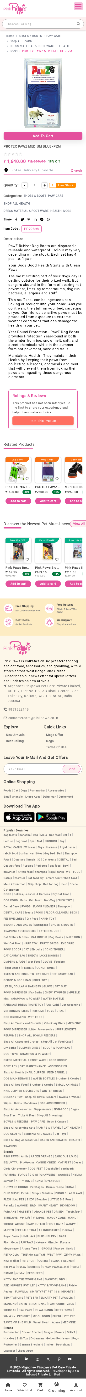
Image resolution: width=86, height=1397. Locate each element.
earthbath (67, 1168)
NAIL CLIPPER (36, 1072)
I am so (8, 841)
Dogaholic (52, 1168)
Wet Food (34, 961)
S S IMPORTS (64, 1291)
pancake (25, 835)
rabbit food (11, 853)
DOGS (14, 51)
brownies (10, 871)
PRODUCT (51, 841)
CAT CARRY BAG (14, 955)
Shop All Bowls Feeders (40, 1097)
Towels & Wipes (69, 1097)
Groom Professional (56, 1267)
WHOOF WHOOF (14, 1224)
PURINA (67, 1230)
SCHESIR (34, 1267)
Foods (7, 790)
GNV (62, 1279)
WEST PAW (54, 1254)
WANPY (71, 1224)
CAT (26, 949)
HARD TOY (48, 918)
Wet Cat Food (12, 943)
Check (76, 170)
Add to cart (19, 501)
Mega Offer (54, 735)
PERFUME (38, 1011)
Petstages (37, 1187)
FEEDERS (28, 967)
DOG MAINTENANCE (17, 1078)
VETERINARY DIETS (16, 1011)
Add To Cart (43, 136)
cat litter (36, 853)
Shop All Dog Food (15, 1084)
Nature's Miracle (47, 1242)
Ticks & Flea (26, 1115)
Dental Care (11, 906)
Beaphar (42, 1199)
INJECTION (73, 937)
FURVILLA (21, 1291)
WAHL (72, 1217)
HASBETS (25, 1211)
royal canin (56, 871)
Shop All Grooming (49, 1115)
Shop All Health (21, 41)
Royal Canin (11, 1236)
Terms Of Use (56, 747)
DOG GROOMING (15, 1017)
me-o (64, 884)
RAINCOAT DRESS (15, 1004)
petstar (20, 1273)
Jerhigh (8, 1181)
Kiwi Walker (11, 1260)
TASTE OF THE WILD (17, 1322)
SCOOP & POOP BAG (17, 980)
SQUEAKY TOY (13, 1097)
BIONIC (8, 1273)
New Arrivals (15, 735)
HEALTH (65, 46)
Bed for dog (51, 884)
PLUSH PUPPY (47, 1236)
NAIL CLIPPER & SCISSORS (21, 1090)
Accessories (56, 790)
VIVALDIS (67, 1297)
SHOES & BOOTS (30, 36)
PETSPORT (29, 1260)
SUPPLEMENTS (66, 1029)
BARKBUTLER (36, 1224)
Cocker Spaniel (32, 1332)
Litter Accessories (41, 1029)
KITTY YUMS (24, 1181)
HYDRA (77, 1174)
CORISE (43, 1260)
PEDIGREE (23, 1316)
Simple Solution (42, 1193)
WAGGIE (22, 1205)
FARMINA (10, 1174)
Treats (29, 912)
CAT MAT (61, 986)
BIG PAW (9, 1267)
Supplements (43, 1109)
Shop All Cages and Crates (21, 1041)
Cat (16, 790)
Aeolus (8, 1291)
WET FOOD (73, 871)
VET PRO (70, 1316)
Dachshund (66, 796)
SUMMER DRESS (29, 1047)
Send (71, 769)
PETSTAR (32, 1297)
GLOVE (47, 961)
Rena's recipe (55, 1187)
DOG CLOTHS (13, 1133)
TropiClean (73, 1211)
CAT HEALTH (72, 1127)
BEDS (73, 912)
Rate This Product (43, 421)
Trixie (75, 1267)
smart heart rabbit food (61, 878)
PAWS (7, 859)
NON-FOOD (61, 1109)
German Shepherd (31, 1344)
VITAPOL (39, 1217)
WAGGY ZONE (56, 1217)
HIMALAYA (28, 1236)
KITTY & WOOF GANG (52, 1285)
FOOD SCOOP (13, 949)
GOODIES (64, 1174)
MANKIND (10, 1303)
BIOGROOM (67, 1205)
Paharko (9, 1205)
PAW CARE (54, 36)
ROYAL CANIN (13, 847)
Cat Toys (60, 1133)
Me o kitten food (15, 884)
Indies (50, 1344)
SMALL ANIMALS (67, 1084)
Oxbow (21, 1267)
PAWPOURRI (56, 1303)
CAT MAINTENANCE (33, 1066)
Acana (56, 1322)
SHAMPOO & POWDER (26, 998)
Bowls (18, 1103)
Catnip (8, 878)
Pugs (75, 1338)
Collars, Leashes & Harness (32, 894)
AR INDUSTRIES (49, 1230)
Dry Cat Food (61, 894)
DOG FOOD (11, 900)
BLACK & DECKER (62, 1260)
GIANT (71, 1332)
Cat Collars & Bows (16, 937)
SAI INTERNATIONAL (32, 1303)
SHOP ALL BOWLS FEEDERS (37, 1035)
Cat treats (49, 859)
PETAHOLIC (11, 1254)
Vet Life (25, 1217)
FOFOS (22, 1174)
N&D (33, 1205)
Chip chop (34, 884)
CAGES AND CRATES (53, 1140)
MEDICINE (74, 1023)
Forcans (65, 1242)
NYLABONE (52, 1181)
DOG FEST (36, 1168)
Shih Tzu (22, 1338)
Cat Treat (35, 900)
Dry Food (32, 918)
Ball (59, 853)
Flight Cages (12, 967)
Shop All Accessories (18, 1109)
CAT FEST (64, 1162)
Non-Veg (49, 900)
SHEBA (57, 1316)
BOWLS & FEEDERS (16, 1121)
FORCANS (10, 1211)
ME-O (36, 1316)
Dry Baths (35, 992)
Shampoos (41, 924)
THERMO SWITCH (33, 1254)
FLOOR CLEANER (44, 906)
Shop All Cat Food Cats (56, 1041)
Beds (23, 900)
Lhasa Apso (33, 796)
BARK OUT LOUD (66, 1156)
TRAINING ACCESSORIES (20, 931)
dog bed (49, 853)
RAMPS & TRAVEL (49, 1127)
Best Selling (15, 741)
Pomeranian (37, 790)
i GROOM (46, 1248)
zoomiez (20, 878)
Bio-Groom (27, 1162)
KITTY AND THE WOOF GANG (23, 1279)
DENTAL (64, 859)
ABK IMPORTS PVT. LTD (19, 1285)
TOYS (50, 1011)
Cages (75, 1109)
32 (38, 859)
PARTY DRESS (49, 943)
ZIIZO (30, 1199)
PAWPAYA (27, 1242)
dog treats (10, 835)
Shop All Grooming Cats (19, 1127)
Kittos (70, 1187)
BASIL (63, 1236)
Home (10, 36)
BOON (46, 1316)
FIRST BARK (56, 1224)
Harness (51, 847)
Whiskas (30, 847)
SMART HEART (48, 1205)
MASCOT (51, 1279)
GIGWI (34, 1174)
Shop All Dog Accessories (21, 1140)
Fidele (73, 1285)
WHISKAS (10, 1310)
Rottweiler (10, 1344)
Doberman (49, 796)
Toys (41, 847)
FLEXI (7, 1199)
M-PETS (9, 1230)
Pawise (59, 1248)
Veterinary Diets (54, 1023)
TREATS (33, 955)
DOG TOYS (11, 1054)
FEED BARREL (56, 1072)
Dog (35, 835)
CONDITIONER (54, 949)
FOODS (26, 906)
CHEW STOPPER (55, 992)
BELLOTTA (11, 1162)
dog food (21, 841)
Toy (62, 841)
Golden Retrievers (58, 1338)
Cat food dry (36, 878)
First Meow (11, 1242)
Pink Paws (25, 1310)
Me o (43, 835)
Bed (74, 859)
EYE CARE (67, 943)
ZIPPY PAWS (72, 1254)
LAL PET (18, 1199)
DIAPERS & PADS (15, 961)
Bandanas (30, 1103)
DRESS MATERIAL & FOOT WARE (32, 46)
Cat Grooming (71, 1004)
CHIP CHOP (11, 1193)
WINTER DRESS (52, 1090)
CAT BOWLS (39, 937)
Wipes (8, 1103)
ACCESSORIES (49, 955)
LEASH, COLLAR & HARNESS (22, 986)
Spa (32, 841)
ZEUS (70, 1303)
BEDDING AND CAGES (18, 924)
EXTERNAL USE (49, 931)
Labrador (9, 1350)
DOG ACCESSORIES (52, 1103)
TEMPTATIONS (13, 1297)
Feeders (59, 961)
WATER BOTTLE (53, 998)
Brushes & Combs (67, 1078)
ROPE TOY (36, 1004)
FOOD (39, 912)
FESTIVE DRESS (14, 918)
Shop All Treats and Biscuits (23, 1023)
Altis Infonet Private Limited (52, 1372)
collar (24, 853)
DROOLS (61, 1193)
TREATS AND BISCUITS (19, 974)
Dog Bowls (56, 937)
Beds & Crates (56, 1121)
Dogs (50, 741)
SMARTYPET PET (41, 1291)
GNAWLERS (48, 1174)
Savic (69, 1248)
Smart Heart (41, 1322)
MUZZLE (74, 992)
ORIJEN (59, 1211)
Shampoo (71, 853)
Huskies (9, 1338)
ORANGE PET (42, 1211)
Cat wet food (12, 865)
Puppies (28, 865)
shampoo (41, 871)
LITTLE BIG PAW (60, 1199)
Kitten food (25, 871)
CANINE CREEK (46, 1162)
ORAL (60, 1011)
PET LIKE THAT (26, 1230)
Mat (39, 841)
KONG (39, 1181)
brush (31, 859)
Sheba (74, 884)
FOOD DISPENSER (15, 992)
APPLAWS (75, 1193)
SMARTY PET (49, 1297)
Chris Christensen (15, 1168)
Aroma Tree (29, 1248)
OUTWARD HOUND (16, 1187)
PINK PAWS (11, 1156)
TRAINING (10, 1146)
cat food (55, 865)
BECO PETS (35, 1273)
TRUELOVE (11, 1217)
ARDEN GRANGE (41, 1156)
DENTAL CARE (13, 912)
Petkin (25, 1193)
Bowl (66, 865)
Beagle (48, 1332)
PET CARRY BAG (62, 974)
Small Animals (13, 796)
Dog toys (19, 859)
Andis (24, 1156)
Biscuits (37, 949)
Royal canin (67, 847)
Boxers (59, 1332)
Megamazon (11, 1248)
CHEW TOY (65, 900)
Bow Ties (10, 1115)
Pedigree (41, 865)
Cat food (54, 835)
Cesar (77, 1162)
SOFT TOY (40, 980)
